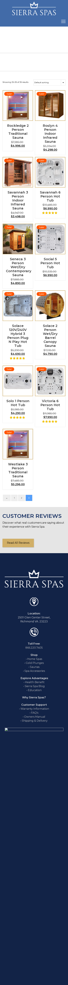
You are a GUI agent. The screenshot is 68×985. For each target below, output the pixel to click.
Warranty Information (34, 708)
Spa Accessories (34, 670)
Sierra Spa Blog (35, 686)
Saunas (34, 667)
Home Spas (34, 659)
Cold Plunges (35, 663)
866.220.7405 (34, 647)
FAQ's (34, 712)
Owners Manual (34, 716)
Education (35, 690)
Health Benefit (35, 682)
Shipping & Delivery (35, 720)
